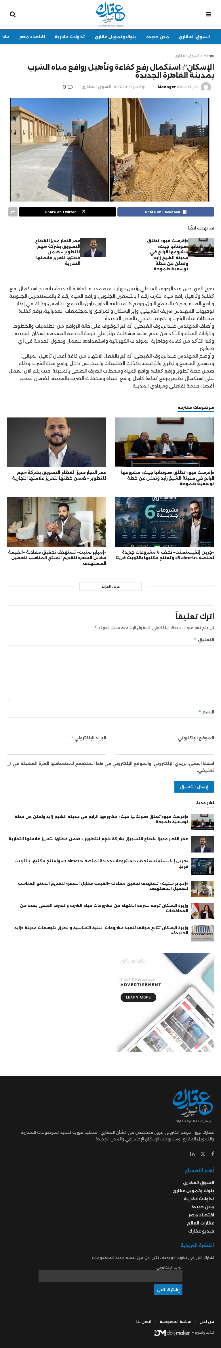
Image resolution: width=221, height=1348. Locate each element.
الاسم (206, 712)
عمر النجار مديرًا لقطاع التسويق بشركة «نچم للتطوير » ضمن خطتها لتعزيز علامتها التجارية (57, 252)
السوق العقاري (194, 36)
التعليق (204, 639)
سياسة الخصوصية (175, 1321)
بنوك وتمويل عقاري (115, 36)
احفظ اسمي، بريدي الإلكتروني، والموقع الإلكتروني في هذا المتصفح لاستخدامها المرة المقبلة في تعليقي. (113, 766)
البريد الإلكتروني (88, 738)
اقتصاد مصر (32, 36)
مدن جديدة (157, 36)
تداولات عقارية (70, 36)
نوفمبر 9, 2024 (131, 86)
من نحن (207, 1321)
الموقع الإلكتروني (196, 738)
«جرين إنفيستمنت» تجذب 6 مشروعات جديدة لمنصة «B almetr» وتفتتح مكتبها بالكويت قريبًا (165, 555)
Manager (167, 86)
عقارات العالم (200, 1223)
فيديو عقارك (201, 1231)
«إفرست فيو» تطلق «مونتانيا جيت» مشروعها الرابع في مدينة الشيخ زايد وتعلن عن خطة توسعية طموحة (167, 255)
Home (209, 56)
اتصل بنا (143, 1321)
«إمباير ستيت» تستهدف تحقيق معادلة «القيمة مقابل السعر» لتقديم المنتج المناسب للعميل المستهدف (57, 558)
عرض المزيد (111, 586)
